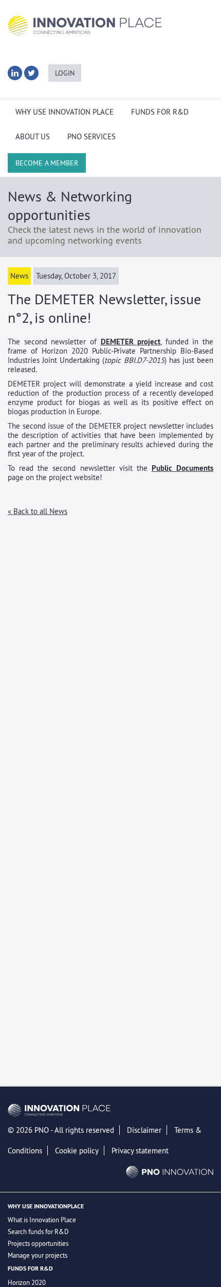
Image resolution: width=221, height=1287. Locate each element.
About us (32, 136)
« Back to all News (37, 511)
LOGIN (65, 73)
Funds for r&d (160, 112)
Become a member (46, 163)
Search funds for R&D (38, 1231)
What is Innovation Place (42, 1220)
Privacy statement (140, 1150)
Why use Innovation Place (64, 112)
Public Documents (182, 468)
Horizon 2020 (27, 1282)
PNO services (91, 136)
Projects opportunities (38, 1243)
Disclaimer (144, 1130)
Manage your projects (37, 1255)
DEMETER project (131, 341)
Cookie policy (77, 1150)
